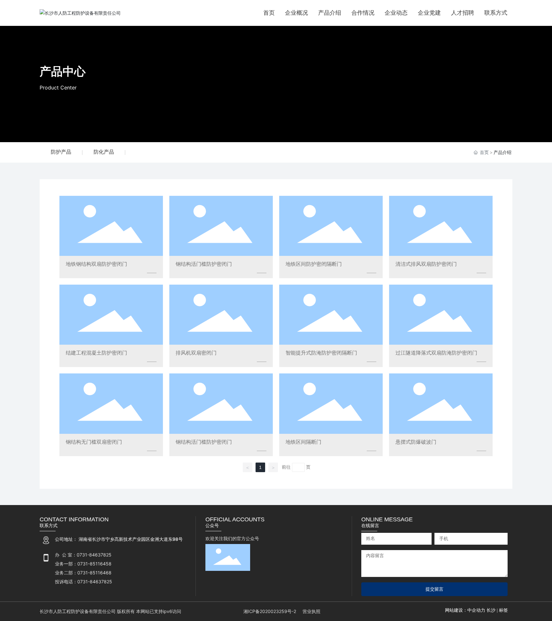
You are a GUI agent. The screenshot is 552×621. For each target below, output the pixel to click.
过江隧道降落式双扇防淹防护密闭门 (436, 352)
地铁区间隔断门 (303, 442)
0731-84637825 (94, 554)
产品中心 (63, 71)
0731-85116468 (94, 572)
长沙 (491, 610)
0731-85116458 (94, 563)
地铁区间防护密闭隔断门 (314, 264)
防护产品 (61, 152)
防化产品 (104, 152)
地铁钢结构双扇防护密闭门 (96, 264)
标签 (503, 610)
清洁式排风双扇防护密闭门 (426, 264)
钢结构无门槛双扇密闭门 (94, 442)
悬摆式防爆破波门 (415, 442)
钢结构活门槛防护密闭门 (204, 264)
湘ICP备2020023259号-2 (269, 611)
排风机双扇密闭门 (196, 352)
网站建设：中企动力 (466, 610)
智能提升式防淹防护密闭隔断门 (321, 352)
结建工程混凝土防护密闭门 (96, 352)
